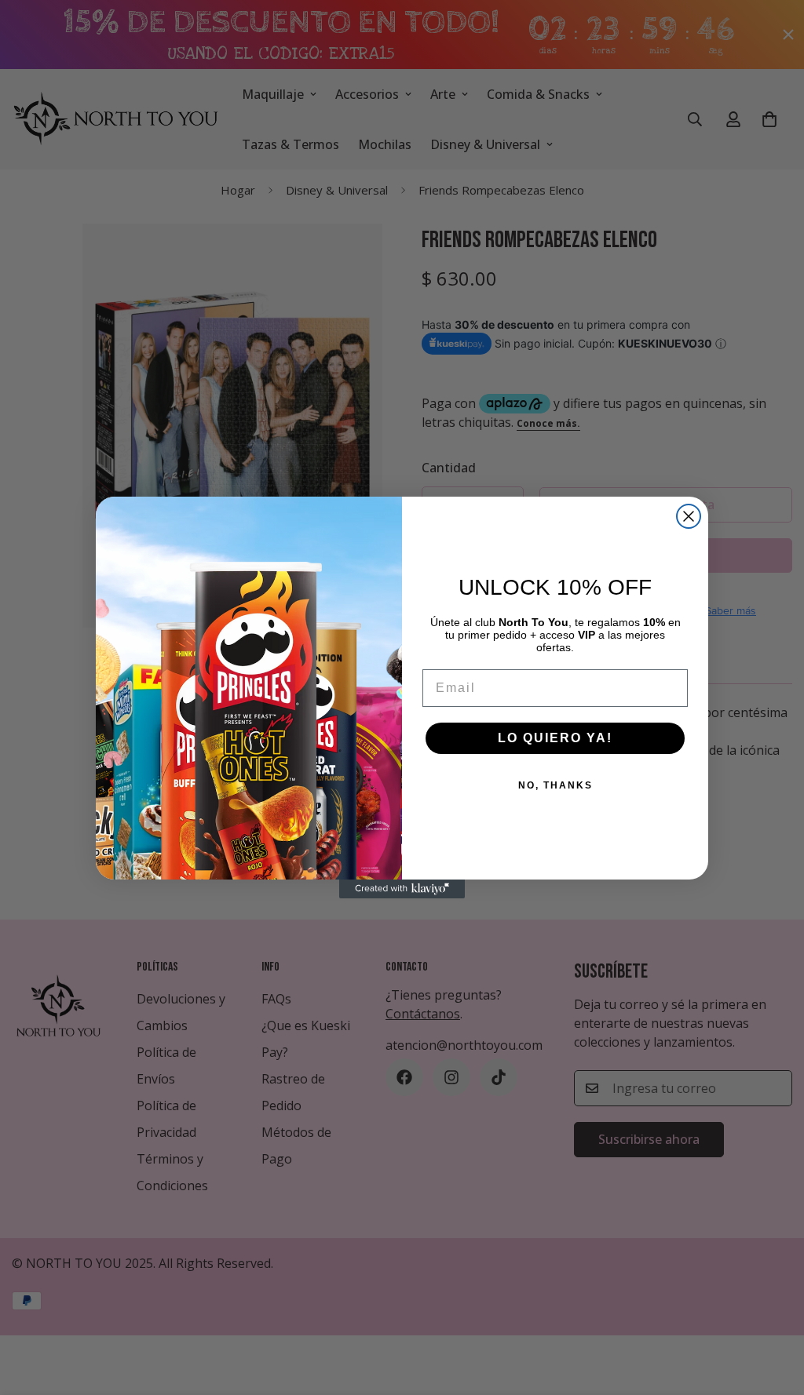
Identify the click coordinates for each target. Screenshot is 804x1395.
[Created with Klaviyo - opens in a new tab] (402, 889)
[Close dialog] (688, 516)
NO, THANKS (555, 785)
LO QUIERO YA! (555, 738)
